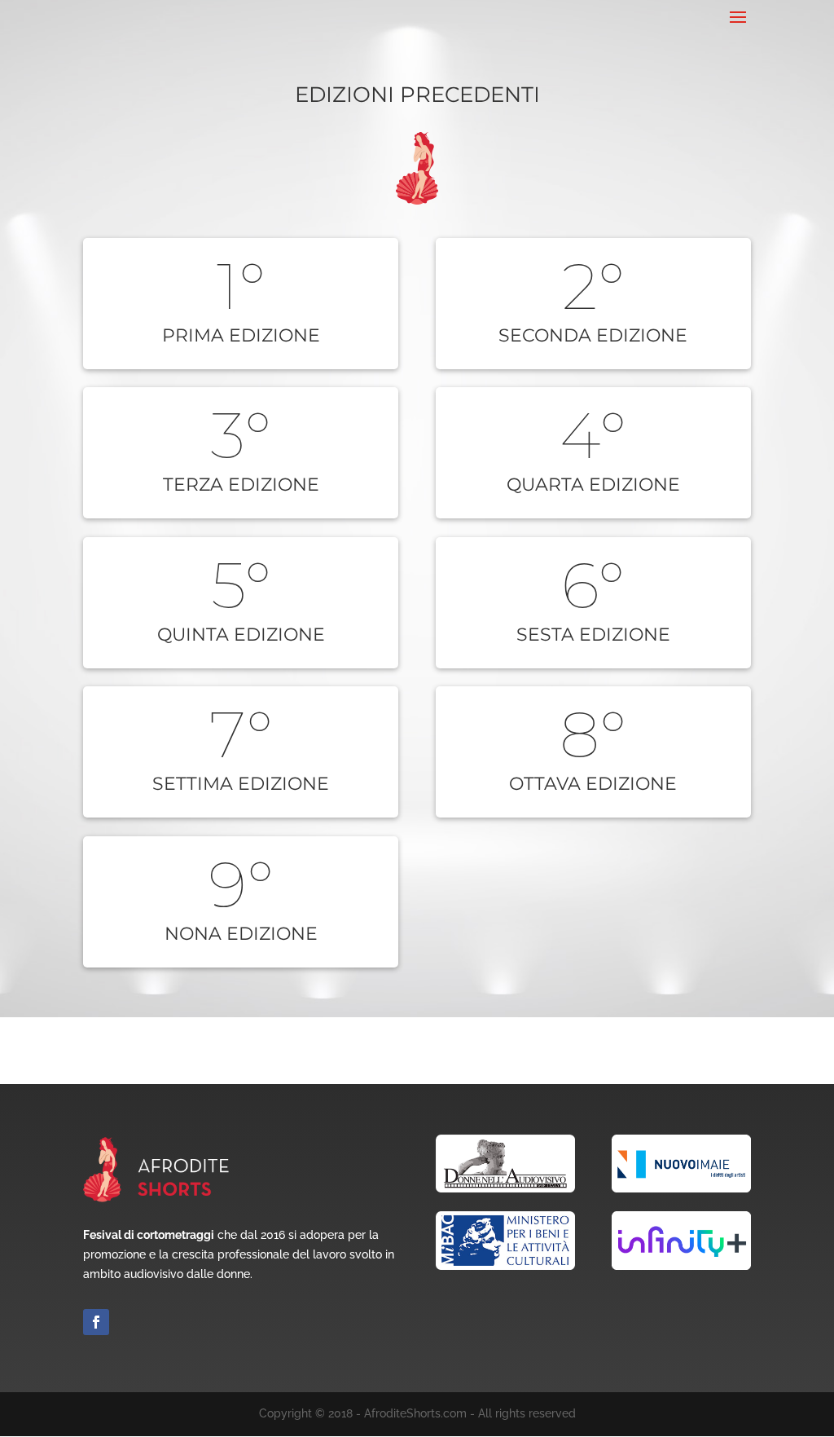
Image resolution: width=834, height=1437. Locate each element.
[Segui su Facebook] (96, 1322)
